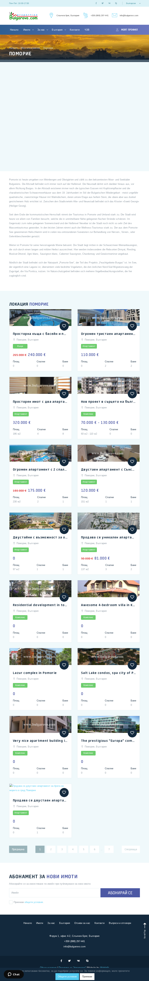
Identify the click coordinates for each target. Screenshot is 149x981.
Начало (14, 29)
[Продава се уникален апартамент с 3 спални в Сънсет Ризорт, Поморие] (109, 521)
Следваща (131, 849)
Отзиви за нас (82, 923)
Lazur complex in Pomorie (35, 673)
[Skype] (116, 3)
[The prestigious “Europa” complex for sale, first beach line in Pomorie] (109, 724)
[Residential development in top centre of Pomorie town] (40, 588)
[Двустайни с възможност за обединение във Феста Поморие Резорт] (40, 521)
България (57, 29)
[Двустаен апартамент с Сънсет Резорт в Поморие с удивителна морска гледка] (109, 453)
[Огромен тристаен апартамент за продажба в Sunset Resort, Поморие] (109, 317)
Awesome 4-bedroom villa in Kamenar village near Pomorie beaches (108, 605)
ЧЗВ (87, 29)
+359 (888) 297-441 (99, 15)
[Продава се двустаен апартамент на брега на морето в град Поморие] (40, 788)
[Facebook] (96, 3)
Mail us (114, 16)
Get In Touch (51, 16)
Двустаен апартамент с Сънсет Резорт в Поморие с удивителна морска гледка (108, 469)
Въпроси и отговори (120, 923)
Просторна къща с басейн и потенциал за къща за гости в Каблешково (40, 334)
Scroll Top (145, 933)
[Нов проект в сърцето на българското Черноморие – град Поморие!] (109, 385)
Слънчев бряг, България (68, 15)
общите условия (34, 902)
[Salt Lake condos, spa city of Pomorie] (109, 656)
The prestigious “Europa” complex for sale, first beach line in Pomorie (108, 741)
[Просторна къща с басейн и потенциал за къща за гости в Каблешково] (40, 317)
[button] (64, 326)
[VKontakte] (109, 3)
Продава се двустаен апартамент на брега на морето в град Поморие (40, 800)
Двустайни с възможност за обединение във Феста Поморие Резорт (40, 537)
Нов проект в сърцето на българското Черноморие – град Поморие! (108, 401)
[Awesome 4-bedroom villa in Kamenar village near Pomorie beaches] (109, 588)
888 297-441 (85, 16)
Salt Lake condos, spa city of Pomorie (108, 673)
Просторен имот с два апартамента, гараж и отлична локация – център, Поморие (40, 401)
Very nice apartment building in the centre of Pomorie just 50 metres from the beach (40, 741)
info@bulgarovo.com (129, 15)
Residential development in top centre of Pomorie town (40, 605)
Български (131, 3)
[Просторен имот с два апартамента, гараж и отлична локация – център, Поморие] (40, 385)
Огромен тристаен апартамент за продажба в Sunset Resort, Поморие (108, 334)
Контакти (75, 29)
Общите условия (67, 976)
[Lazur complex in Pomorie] (40, 656)
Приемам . (29, 902)
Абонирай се (120, 892)
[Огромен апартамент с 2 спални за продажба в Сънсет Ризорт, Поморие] (40, 453)
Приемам (87, 976)
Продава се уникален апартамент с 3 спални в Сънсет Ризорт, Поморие (108, 537)
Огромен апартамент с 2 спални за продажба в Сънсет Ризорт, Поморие (40, 469)
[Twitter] (102, 3)
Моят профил (129, 29)
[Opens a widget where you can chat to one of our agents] (14, 974)
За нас (41, 29)
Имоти (27, 29)
